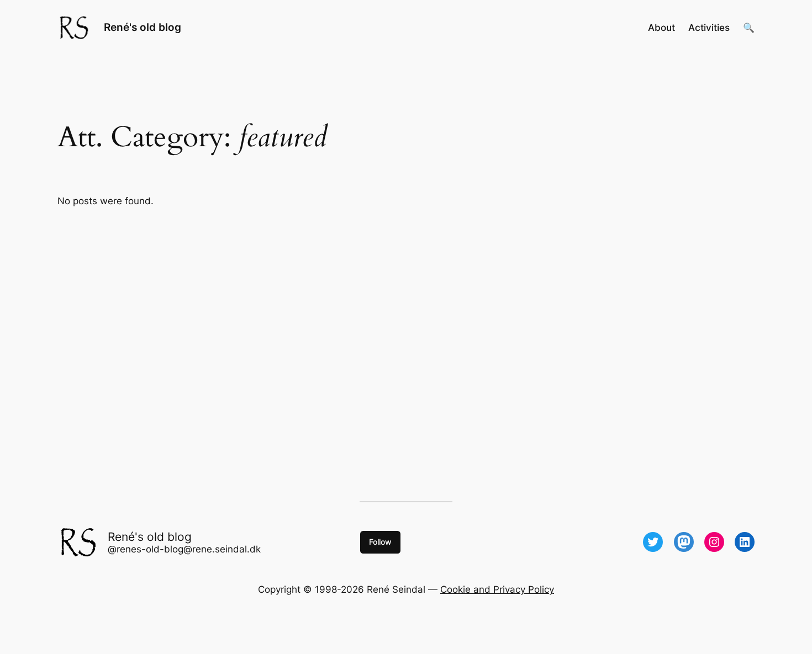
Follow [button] (380, 541)
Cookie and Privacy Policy (497, 589)
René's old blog (142, 27)
